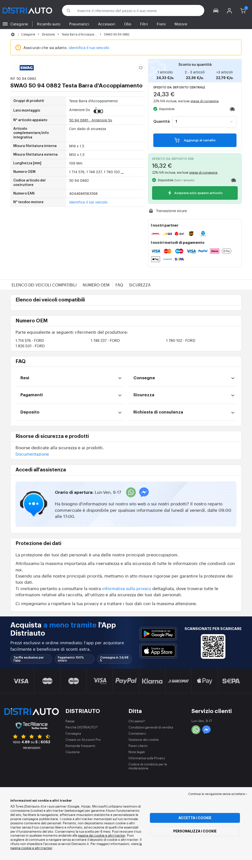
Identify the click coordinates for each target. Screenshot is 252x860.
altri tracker (43, 848)
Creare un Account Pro (83, 739)
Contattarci (137, 733)
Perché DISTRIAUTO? (81, 727)
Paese (70, 721)
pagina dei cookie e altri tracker (101, 835)
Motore (180, 23)
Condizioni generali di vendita (150, 727)
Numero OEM (96, 284)
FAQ (119, 284)
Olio (127, 23)
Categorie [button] (19, 23)
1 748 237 (105, 340)
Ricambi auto (48, 23)
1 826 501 (30, 345)
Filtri (144, 23)
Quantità (161, 121)
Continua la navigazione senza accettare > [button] (217, 794)
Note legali (136, 752)
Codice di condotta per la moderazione (147, 766)
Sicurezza (140, 284)
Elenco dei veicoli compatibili (44, 284)
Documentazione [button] (32, 454)
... (122, 171)
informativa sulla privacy (126, 588)
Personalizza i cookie (195, 831)
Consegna (73, 733)
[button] (216, 10)
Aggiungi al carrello (199, 140)
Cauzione (72, 752)
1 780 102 (180, 340)
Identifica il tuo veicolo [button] (88, 202)
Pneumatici (79, 23)
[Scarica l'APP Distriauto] (158, 634)
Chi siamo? (136, 721)
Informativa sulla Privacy (146, 758)
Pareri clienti (137, 746)
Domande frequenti (80, 746)
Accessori (106, 23)
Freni (161, 23)
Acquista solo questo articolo (198, 193)
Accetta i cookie (194, 818)
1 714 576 (30, 340)
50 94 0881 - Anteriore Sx (90, 120)
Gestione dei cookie (143, 739)
